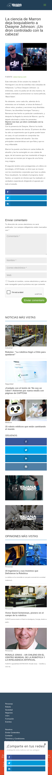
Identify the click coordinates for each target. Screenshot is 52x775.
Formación (9, 719)
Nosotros (8, 729)
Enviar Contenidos (12, 732)
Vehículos (25, 39)
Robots (8, 707)
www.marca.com (19, 77)
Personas (9, 704)
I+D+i (7, 716)
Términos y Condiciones (14, 739)
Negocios (9, 713)
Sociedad (9, 710)
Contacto (8, 736)
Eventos (8, 722)
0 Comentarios (36, 39)
